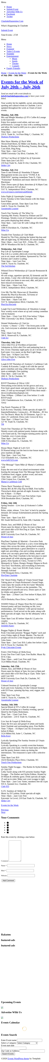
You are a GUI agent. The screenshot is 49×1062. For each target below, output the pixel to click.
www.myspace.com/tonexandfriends (16, 192)
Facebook (11, 14)
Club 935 (5, 786)
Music (14, 58)
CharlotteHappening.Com (12, 21)
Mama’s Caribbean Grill (11, 482)
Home (9, 7)
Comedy (15, 66)
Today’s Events (13, 51)
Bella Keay (6, 736)
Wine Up (5, 230)
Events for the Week (17, 73)
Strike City (5, 165)
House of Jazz (7, 537)
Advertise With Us (14, 12)
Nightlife (10, 54)
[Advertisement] (24, 906)
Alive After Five (8, 359)
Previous (5, 810)
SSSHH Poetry (7, 626)
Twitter (10, 16)
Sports (14, 61)
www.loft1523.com (9, 460)
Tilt (2, 424)
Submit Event (12, 9)
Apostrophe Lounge (9, 208)
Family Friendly (13, 68)
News (9, 46)
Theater (15, 63)
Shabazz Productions (10, 137)
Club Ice (4, 338)
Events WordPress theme (18, 1058)
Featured (10, 49)
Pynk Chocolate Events (11, 647)
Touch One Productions (11, 762)
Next (3, 812)
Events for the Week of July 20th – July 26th (22, 84)
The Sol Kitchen (8, 266)
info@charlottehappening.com (14, 96)
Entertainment (13, 56)
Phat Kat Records (8, 304)
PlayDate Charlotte (9, 575)
